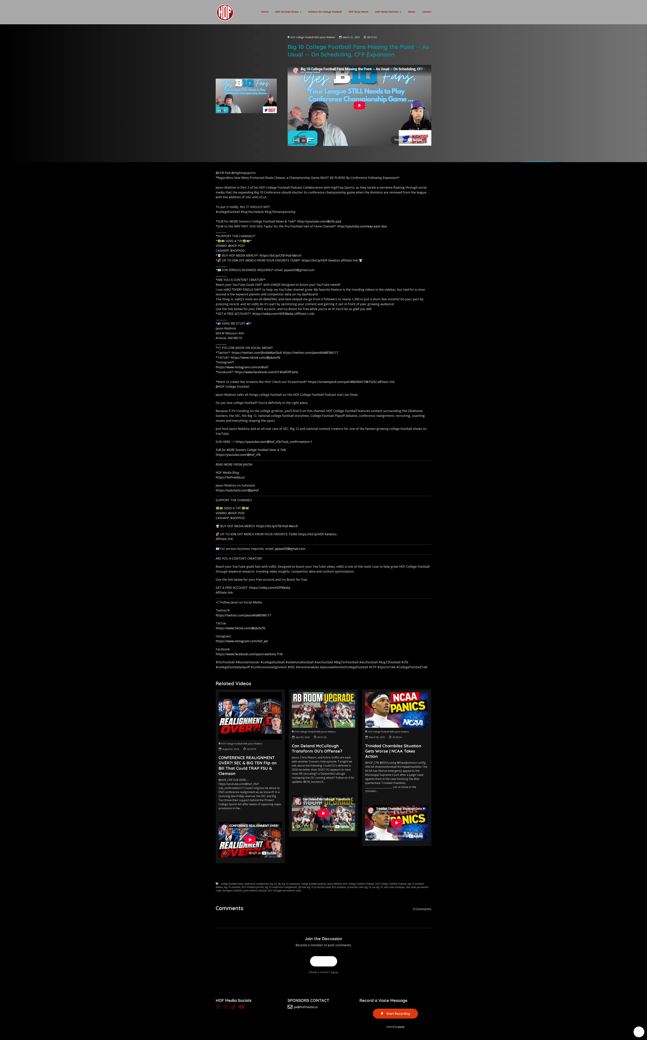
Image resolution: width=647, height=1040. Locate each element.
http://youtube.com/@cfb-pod (319, 221)
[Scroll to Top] (639, 1018)
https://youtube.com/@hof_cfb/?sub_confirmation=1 (274, 442)
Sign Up (323, 961)
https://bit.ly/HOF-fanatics (321, 260)
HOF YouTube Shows (287, 11)
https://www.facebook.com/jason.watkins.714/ (249, 654)
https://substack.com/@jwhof (237, 490)
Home (264, 11)
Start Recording (398, 1014)
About (411, 11)
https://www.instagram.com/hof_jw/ (242, 641)
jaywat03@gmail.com (290, 549)
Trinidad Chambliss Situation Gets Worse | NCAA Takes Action (393, 751)
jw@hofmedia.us (306, 1007)
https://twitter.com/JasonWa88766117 (310, 353)
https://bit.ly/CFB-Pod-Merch (280, 255)
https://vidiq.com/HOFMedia (273, 314)
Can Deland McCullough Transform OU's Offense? (317, 748)
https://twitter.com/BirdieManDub (257, 353)
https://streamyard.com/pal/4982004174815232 (342, 382)
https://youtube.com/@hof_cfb (238, 455)
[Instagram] (226, 1008)
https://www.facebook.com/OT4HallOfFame (266, 372)
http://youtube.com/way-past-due (362, 226)
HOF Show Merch (358, 11)
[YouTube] (241, 1008)
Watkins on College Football (325, 11)
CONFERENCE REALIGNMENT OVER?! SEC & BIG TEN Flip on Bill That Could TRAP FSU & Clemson (248, 765)
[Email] (290, 1008)
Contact (426, 11)
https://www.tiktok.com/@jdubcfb (255, 357)
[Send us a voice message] (639, 1032)
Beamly (400, 1026)
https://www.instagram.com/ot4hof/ (242, 367)
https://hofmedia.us (230, 477)
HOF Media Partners (387, 11)
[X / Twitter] (218, 1008)
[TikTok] (233, 1008)
